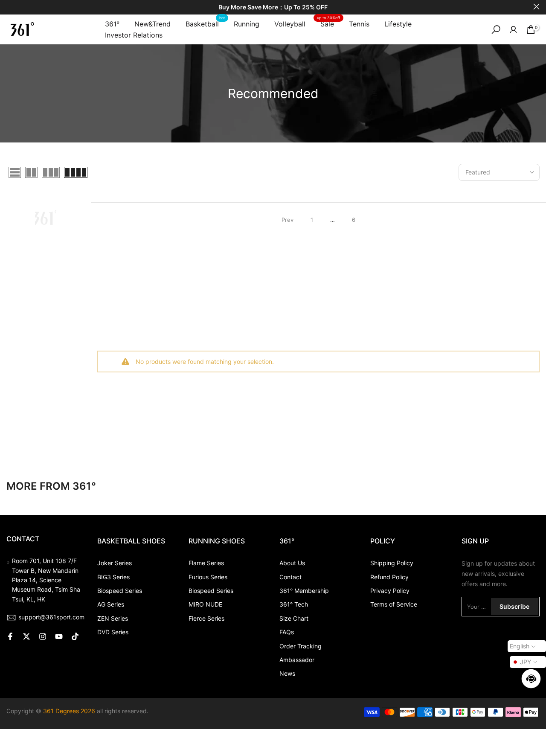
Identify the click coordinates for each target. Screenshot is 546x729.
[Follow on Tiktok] (75, 636)
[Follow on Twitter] (26, 636)
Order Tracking (300, 646)
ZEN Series (112, 618)
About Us (292, 562)
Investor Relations (134, 35)
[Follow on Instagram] (42, 636)
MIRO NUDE (205, 604)
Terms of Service (393, 604)
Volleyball (289, 24)
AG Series (110, 604)
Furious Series (208, 577)
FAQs (286, 632)
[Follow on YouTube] (59, 636)
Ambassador (296, 659)
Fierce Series (206, 618)
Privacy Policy (390, 590)
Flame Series (206, 562)
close (9, 6)
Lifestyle (398, 24)
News (287, 673)
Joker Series (114, 562)
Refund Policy (389, 577)
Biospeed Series (119, 590)
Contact (290, 577)
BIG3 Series (113, 577)
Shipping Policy (391, 562)
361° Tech (293, 604)
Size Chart (293, 618)
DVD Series (112, 632)
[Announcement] (273, 7)
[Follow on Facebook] (10, 636)
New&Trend (152, 24)
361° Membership (304, 590)
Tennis (359, 24)
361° (112, 24)
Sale (328, 23)
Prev (287, 219)
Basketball (205, 23)
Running (246, 24)
